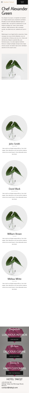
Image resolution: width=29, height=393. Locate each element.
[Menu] (2, 2)
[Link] (9, 2)
